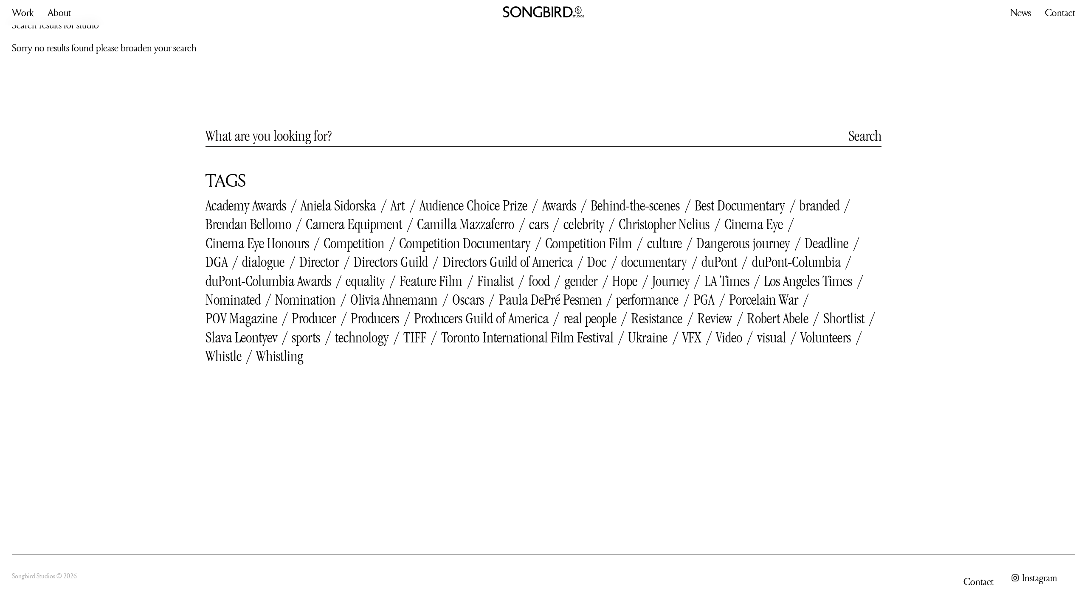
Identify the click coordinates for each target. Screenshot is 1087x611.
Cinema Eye (753, 224)
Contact (1060, 13)
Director (319, 262)
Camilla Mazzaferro (465, 224)
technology (362, 337)
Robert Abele (777, 318)
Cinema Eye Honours (257, 243)
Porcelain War (763, 299)
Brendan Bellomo (248, 224)
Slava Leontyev (241, 337)
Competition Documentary (464, 243)
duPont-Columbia (796, 262)
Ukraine (647, 337)
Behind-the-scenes (635, 205)
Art (398, 205)
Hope (624, 281)
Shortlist (844, 318)
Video (729, 337)
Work (23, 13)
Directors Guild (391, 262)
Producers (375, 318)
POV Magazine (241, 318)
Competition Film (588, 243)
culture (664, 243)
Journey (671, 281)
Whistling (279, 356)
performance (647, 299)
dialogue (263, 262)
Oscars (468, 299)
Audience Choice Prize (473, 205)
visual (771, 337)
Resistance (656, 318)
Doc (596, 262)
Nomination (305, 299)
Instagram (1039, 577)
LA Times (726, 281)
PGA (703, 299)
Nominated (233, 299)
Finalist (495, 281)
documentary (654, 262)
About (59, 13)
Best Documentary (740, 205)
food (539, 281)
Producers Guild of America (481, 318)
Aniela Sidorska (338, 205)
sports (306, 337)
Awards (559, 205)
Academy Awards (246, 205)
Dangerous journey (743, 243)
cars (539, 224)
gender (580, 281)
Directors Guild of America (508, 262)
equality (365, 281)
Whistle (224, 356)
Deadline (826, 243)
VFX (691, 337)
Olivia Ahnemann (393, 299)
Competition (354, 243)
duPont (719, 262)
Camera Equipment (354, 224)
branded (819, 205)
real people (590, 318)
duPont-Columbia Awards (268, 281)
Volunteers (825, 337)
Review (714, 318)
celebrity (583, 224)
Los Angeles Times (808, 281)
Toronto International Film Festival (527, 337)
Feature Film (431, 281)
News (1020, 13)
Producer (314, 318)
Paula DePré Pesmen (550, 299)
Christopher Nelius (664, 224)
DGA (217, 262)
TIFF (414, 337)
